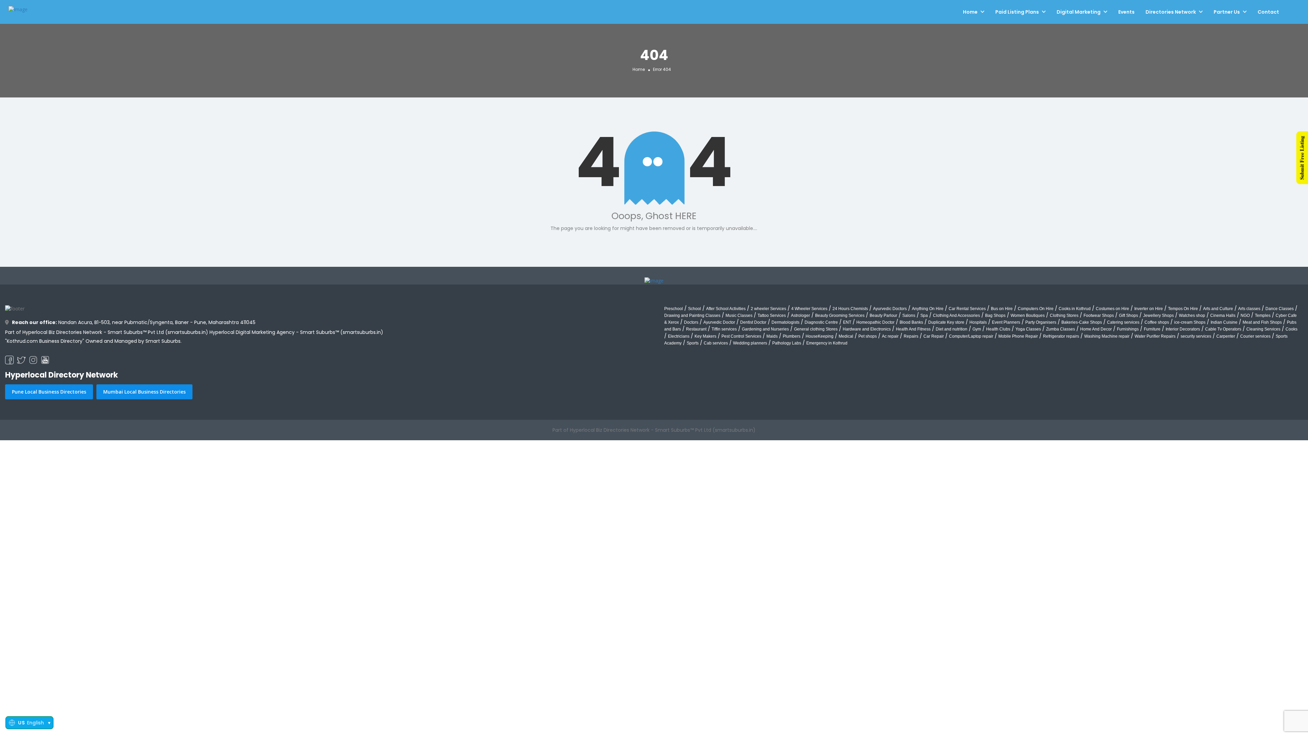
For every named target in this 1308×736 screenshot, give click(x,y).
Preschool (673, 308)
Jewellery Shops (1158, 315)
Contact (1268, 12)
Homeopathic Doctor (875, 322)
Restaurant (696, 329)
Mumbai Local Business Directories (144, 391)
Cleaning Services (1263, 329)
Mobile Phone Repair (1018, 336)
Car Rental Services (967, 308)
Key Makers (705, 336)
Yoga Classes (1028, 329)
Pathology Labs (786, 343)
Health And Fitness (913, 329)
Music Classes (739, 315)
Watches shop (1192, 315)
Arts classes (1249, 308)
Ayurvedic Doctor (719, 322)
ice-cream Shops (1189, 322)
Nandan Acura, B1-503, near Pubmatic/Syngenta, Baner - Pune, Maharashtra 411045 (133, 322)
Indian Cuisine (1224, 322)
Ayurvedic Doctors (890, 308)
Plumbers (791, 336)
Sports (693, 343)
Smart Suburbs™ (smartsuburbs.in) (341, 332)
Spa (924, 315)
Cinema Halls (1222, 315)
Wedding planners (750, 343)
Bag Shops (995, 315)
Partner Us (1227, 12)
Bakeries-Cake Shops (1081, 322)
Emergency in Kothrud (826, 343)
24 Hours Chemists (850, 308)
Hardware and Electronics (867, 329)
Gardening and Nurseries (765, 329)
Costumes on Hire (1112, 308)
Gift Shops (1128, 315)
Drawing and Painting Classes (692, 315)
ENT (847, 322)
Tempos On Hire (1183, 308)
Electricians (678, 336)
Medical (846, 336)
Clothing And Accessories (956, 315)
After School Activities (726, 308)
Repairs (911, 336)
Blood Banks (911, 322)
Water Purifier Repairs (1155, 336)
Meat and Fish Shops (1262, 322)
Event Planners (1006, 322)
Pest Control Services (741, 336)
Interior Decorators (1183, 329)
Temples (1263, 315)
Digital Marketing (1079, 12)
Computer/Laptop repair (971, 336)
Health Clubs (998, 329)
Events (1126, 12)
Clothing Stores (1064, 315)
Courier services (1255, 336)
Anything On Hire (928, 308)
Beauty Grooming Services (840, 315)
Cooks (1291, 329)
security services (1196, 336)
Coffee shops (1156, 322)
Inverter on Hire (1148, 308)
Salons (908, 315)
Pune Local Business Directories (49, 391)
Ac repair (890, 336)
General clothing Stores (816, 329)
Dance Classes (1279, 308)
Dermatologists (785, 322)
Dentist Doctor (753, 322)
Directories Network (1171, 12)
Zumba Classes (1060, 329)
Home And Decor (1096, 329)
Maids (772, 336)
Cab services (716, 343)
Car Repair (933, 336)
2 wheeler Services (768, 308)
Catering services (1123, 322)
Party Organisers (1040, 322)
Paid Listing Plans (1017, 12)
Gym (976, 329)
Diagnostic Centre (821, 322)
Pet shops (867, 336)
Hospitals (978, 322)
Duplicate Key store (946, 322)
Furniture (1152, 329)
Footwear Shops (1099, 315)
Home (970, 12)
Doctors (691, 322)
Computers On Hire (1036, 308)
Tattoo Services (772, 315)
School (694, 308)
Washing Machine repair (1107, 336)
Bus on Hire (1002, 308)
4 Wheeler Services (809, 308)
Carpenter (1225, 336)
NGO (1245, 315)
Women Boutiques (1028, 315)
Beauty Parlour (883, 315)
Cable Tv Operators (1223, 329)
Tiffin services (724, 329)
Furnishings (1128, 329)
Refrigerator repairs (1061, 336)
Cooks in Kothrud (1075, 308)
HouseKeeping (820, 336)
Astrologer (800, 315)
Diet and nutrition (951, 329)
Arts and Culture (1218, 308)
